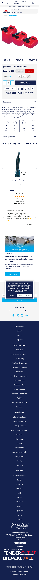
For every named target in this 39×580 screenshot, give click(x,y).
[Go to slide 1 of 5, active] (12, 190)
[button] (4, 217)
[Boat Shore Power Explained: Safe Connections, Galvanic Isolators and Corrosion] (19, 244)
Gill (19, 493)
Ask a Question (9, 136)
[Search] (6, 2)
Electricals (19, 434)
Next (36, 168)
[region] (19, 217)
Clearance (19, 465)
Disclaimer (19, 372)
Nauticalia (19, 489)
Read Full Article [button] (12, 274)
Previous (2, 168)
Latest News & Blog (19, 402)
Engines (19, 443)
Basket (19, 331)
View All (19, 519)
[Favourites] (19, 173)
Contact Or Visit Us (19, 363)
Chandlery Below (19, 421)
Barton (19, 497)
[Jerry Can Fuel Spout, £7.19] (19, 164)
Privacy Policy (19, 380)
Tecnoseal (19, 484)
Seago (19, 480)
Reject (20, 296)
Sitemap (19, 407)
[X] (29, 88)
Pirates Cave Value (19, 475)
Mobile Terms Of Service (19, 376)
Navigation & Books (19, 452)
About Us (19, 350)
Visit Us (19, 398)
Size (7, 77)
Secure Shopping (19, 389)
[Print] (25, 88)
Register (19, 339)
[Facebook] (18, 88)
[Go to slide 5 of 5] (27, 190)
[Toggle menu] (2, 2)
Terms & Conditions (19, 394)
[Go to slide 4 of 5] (23, 190)
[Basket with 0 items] (36, 2)
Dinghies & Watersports (19, 430)
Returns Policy (19, 385)
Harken (19, 515)
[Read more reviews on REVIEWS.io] (19, 203)
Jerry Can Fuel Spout (20, 180)
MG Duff (19, 502)
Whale (19, 506)
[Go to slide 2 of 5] (16, 190)
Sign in (19, 335)
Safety (19, 461)
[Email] (21, 88)
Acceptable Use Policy (20, 354)
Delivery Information (19, 367)
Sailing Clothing (19, 426)
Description (7, 102)
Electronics (20, 439)
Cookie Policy (19, 359)
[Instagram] (22, 315)
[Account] (32, 2)
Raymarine (19, 510)
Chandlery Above (19, 417)
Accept (28, 296)
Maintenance (19, 448)
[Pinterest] (32, 88)
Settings (11, 296)
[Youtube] (26, 315)
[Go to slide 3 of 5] (19, 190)
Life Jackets (19, 456)
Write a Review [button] (13, 15)
